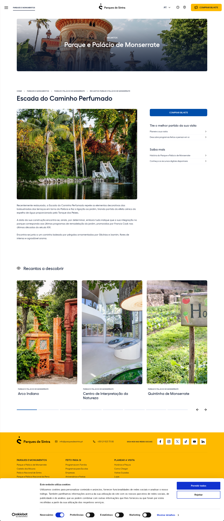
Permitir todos (198, 485)
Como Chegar (121, 468)
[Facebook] (160, 441)
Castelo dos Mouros (26, 468)
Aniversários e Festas (75, 476)
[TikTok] (186, 441)
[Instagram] (169, 441)
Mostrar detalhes (166, 515)
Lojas (116, 476)
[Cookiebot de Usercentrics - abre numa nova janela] (19, 515)
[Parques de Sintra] (112, 9)
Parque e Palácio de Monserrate (69, 91)
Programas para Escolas (77, 468)
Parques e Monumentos (24, 7)
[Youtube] (194, 441)
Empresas (70, 472)
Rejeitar (198, 494)
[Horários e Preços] (177, 7)
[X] (177, 441)
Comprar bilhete (178, 112)
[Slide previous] (197, 409)
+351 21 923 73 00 (106, 441)
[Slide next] (205, 409)
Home (19, 91)
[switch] (90, 514)
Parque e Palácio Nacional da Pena (33, 476)
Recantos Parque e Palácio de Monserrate (110, 91)
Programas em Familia (76, 464)
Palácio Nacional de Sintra (29, 472)
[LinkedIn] (203, 441)
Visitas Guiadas (121, 472)
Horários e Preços (122, 464)
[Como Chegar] (184, 7)
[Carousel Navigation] (201, 409)
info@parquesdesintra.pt (71, 441)
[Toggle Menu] (6, 8)
